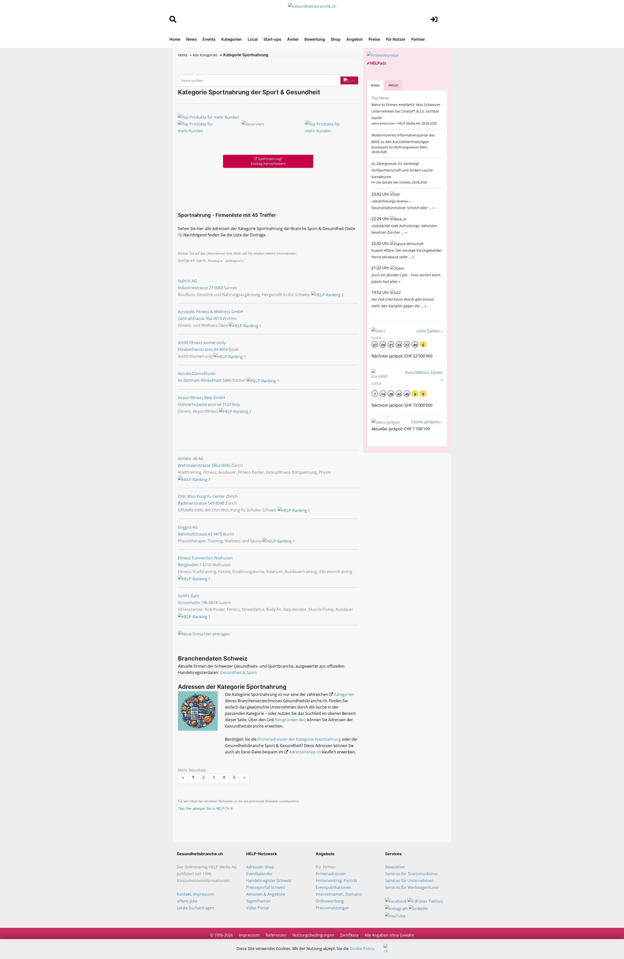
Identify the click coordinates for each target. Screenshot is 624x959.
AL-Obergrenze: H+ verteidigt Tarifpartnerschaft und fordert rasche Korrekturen (402, 170)
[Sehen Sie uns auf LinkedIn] (418, 908)
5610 (217, 318)
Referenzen (276, 935)
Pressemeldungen (332, 908)
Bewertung (314, 39)
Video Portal (257, 908)
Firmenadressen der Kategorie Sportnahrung (299, 739)
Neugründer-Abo (290, 719)
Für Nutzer (395, 39)
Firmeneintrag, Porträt (336, 880)
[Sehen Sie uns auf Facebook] (396, 901)
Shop (336, 39)
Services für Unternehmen (409, 880)
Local (253, 39)
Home (174, 39)
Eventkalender (259, 873)
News (191, 39)
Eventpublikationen (333, 887)
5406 (227, 380)
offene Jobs (187, 901)
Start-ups (272, 39)
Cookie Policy (362, 948)
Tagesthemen (258, 901)
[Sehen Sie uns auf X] (425, 901)
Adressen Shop (260, 867)
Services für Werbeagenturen (412, 887)
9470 (217, 534)
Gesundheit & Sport (238, 672)
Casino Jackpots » (427, 421)
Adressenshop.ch (305, 752)
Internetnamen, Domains (339, 894)
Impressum (249, 935)
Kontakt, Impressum (195, 894)
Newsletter (395, 867)
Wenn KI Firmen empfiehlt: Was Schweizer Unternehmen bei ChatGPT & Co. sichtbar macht (405, 111)
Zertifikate (349, 935)
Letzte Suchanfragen (195, 908)
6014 (213, 602)
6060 (218, 287)
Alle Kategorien (205, 55)
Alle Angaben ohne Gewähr (389, 935)
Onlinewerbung (330, 901)
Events (209, 39)
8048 (219, 503)
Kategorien (231, 39)
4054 (223, 349)
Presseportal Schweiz (265, 887)
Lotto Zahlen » (430, 331)
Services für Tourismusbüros (411, 873)
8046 (225, 465)
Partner (418, 39)
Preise (374, 39)
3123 (226, 404)
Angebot (354, 39)
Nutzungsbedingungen (313, 935)
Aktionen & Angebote (265, 894)
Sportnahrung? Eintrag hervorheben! (268, 161)
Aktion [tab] (393, 85)
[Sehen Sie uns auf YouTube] (395, 915)
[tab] (375, 85)
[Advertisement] (268, 189)
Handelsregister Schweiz (268, 880)
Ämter (293, 39)
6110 (207, 564)
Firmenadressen (331, 873)
